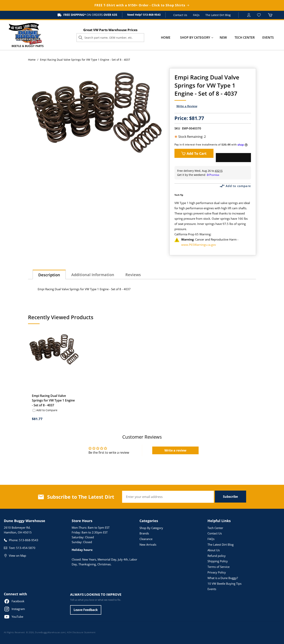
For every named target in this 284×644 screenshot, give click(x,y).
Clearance (145, 539)
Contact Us (180, 15)
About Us (213, 550)
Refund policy (216, 556)
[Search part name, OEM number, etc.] (80, 37)
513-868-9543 (151, 14)
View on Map (17, 555)
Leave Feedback (86, 610)
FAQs (196, 15)
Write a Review (186, 106)
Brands (144, 533)
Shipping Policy (217, 561)
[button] (195, 38)
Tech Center (215, 528)
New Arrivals (147, 544)
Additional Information (92, 274)
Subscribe (230, 496)
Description (49, 274)
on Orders (90, 15)
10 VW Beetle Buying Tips (224, 583)
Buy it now (233, 158)
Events (211, 589)
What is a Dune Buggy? (222, 578)
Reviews (133, 274)
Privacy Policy (216, 572)
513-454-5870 (25, 548)
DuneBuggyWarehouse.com (50, 632)
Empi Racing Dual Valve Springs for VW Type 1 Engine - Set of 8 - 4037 (53, 400)
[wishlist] (259, 15)
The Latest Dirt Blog (218, 15)
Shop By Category (151, 528)
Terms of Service (218, 567)
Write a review (175, 450)
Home (32, 59)
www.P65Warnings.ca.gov (198, 245)
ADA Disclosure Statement (81, 632)
